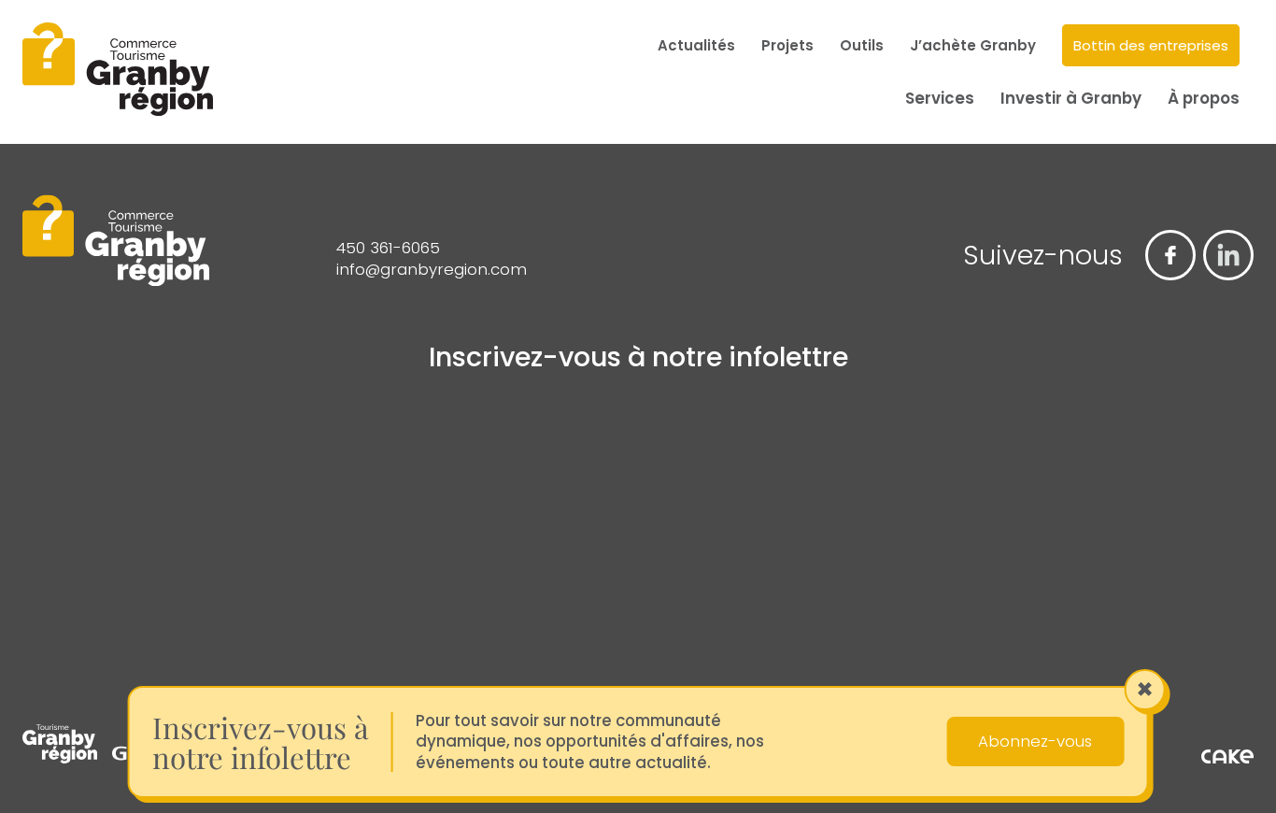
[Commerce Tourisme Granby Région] (117, 71)
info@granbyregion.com (431, 269)
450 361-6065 (388, 248)
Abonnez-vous (1035, 741)
